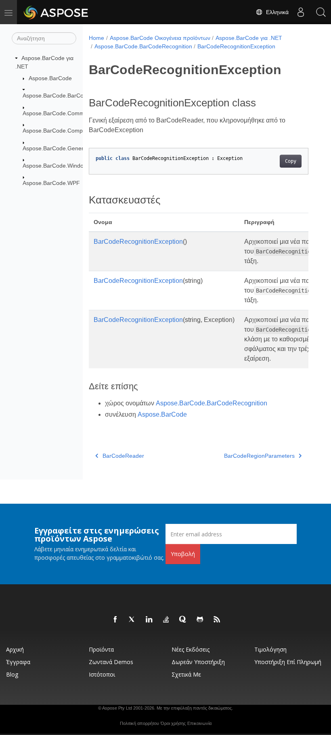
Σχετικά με (186, 674)
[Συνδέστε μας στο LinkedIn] (149, 620)
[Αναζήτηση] (321, 12)
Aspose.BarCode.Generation (59, 148)
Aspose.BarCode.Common (57, 113)
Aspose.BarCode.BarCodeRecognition (71, 95)
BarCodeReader (123, 456)
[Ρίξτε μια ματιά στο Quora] (183, 620)
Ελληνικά (276, 12)
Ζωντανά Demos (111, 662)
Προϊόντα (101, 649)
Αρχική (15, 649)
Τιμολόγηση (270, 649)
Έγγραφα (18, 662)
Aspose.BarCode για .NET (249, 38)
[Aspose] (56, 12)
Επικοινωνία (199, 723)
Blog (12, 674)
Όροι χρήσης (173, 723)
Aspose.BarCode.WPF (51, 183)
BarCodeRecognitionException (236, 46)
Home (96, 38)
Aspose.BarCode (50, 78)
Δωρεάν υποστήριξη (198, 662)
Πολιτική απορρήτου (139, 723)
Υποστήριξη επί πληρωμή (287, 662)
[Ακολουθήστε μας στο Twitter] (132, 620)
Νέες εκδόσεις (190, 649)
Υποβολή (183, 554)
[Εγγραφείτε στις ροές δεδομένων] (217, 620)
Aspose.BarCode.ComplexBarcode (67, 130)
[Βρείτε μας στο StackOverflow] (166, 620)
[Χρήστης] (301, 12)
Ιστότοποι (102, 674)
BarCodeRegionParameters (259, 456)
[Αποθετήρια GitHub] (200, 620)
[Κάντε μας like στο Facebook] (115, 620)
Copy (290, 161)
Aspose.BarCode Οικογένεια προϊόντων (160, 38)
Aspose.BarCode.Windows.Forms (66, 165)
